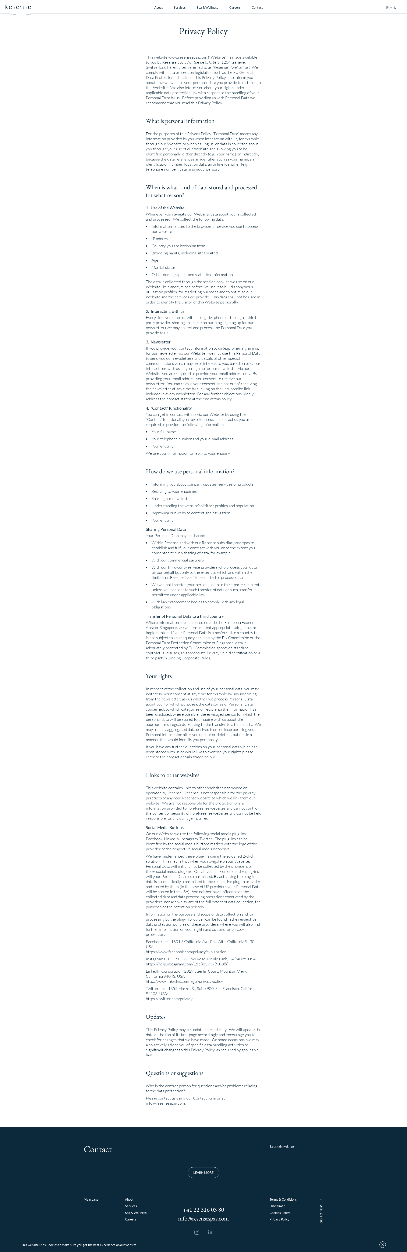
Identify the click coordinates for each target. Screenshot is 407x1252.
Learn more (203, 1172)
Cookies (52, 1245)
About (158, 7)
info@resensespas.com (165, 1103)
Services (180, 7)
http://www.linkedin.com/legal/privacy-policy (184, 981)
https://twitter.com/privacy (169, 998)
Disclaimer (277, 1206)
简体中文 (391, 7)
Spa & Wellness (207, 7)
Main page (91, 1199)
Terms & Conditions (283, 1199)
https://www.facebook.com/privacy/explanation (186, 951)
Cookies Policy (280, 1213)
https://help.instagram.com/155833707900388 (187, 963)
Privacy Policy (279, 1219)
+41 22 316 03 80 (203, 1210)
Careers (235, 7)
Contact (257, 7)
